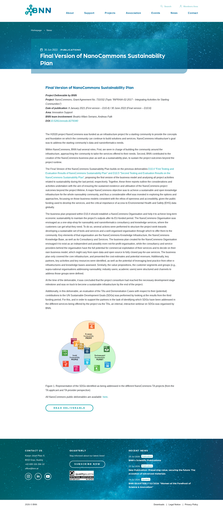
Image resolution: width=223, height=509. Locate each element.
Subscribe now (87, 463)
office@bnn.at (31, 468)
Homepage (36, 30)
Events (155, 13)
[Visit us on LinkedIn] (38, 476)
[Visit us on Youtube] (47, 476)
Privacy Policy (191, 504)
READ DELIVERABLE (69, 407)
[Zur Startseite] (38, 10)
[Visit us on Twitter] (28, 476)
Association (133, 13)
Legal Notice (175, 504)
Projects (110, 13)
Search (167, 6)
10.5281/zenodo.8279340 (64, 121)
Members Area (190, 6)
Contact (193, 13)
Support (89, 13)
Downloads (159, 504)
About (70, 13)
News (174, 13)
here (105, 397)
